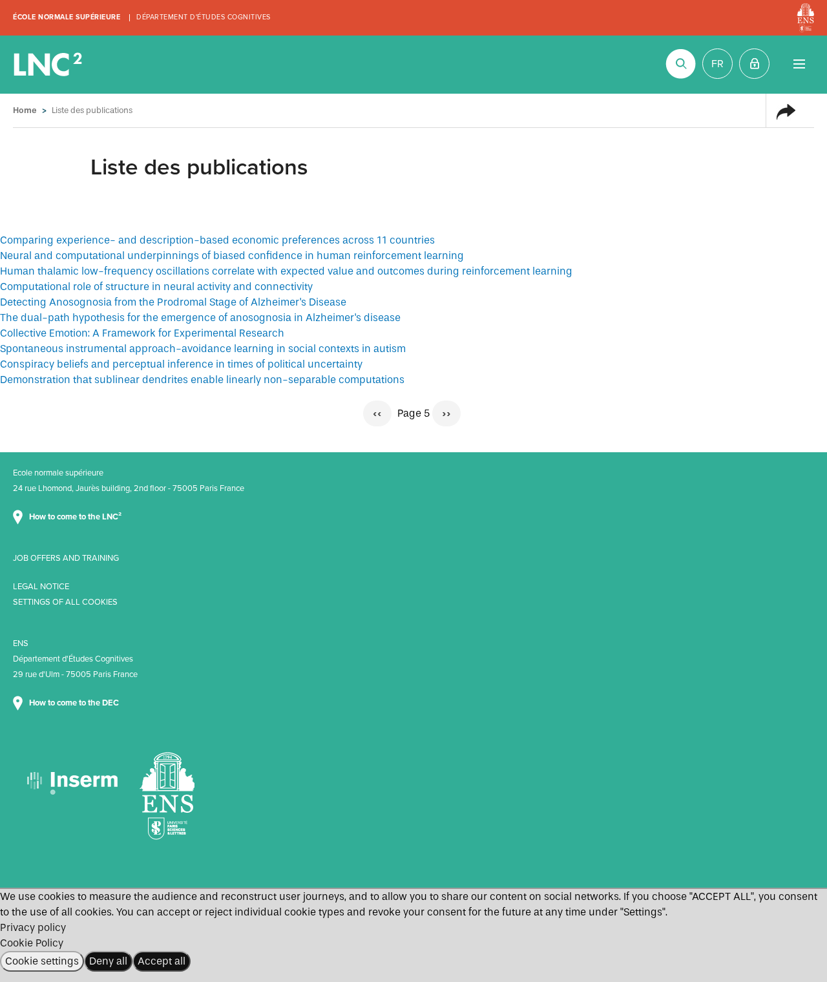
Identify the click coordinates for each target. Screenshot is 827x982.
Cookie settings (42, 961)
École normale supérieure (66, 17)
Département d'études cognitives (203, 17)
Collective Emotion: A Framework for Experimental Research (142, 333)
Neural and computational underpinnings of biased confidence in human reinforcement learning (232, 255)
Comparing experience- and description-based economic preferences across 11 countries (217, 240)
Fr (717, 63)
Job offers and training (66, 558)
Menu (799, 63)
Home (25, 110)
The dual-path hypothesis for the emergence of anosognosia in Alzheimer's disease (200, 317)
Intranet (754, 63)
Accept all (161, 961)
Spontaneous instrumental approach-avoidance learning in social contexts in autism (203, 348)
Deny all (108, 961)
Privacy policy (33, 927)
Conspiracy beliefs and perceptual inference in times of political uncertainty (181, 364)
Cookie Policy (31, 943)
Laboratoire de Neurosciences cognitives (49, 65)
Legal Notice (41, 586)
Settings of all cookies (65, 602)
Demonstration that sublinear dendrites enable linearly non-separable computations (202, 379)
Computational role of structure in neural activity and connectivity (156, 286)
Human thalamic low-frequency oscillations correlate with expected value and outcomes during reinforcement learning (286, 271)
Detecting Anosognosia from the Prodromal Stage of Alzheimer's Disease (173, 302)
